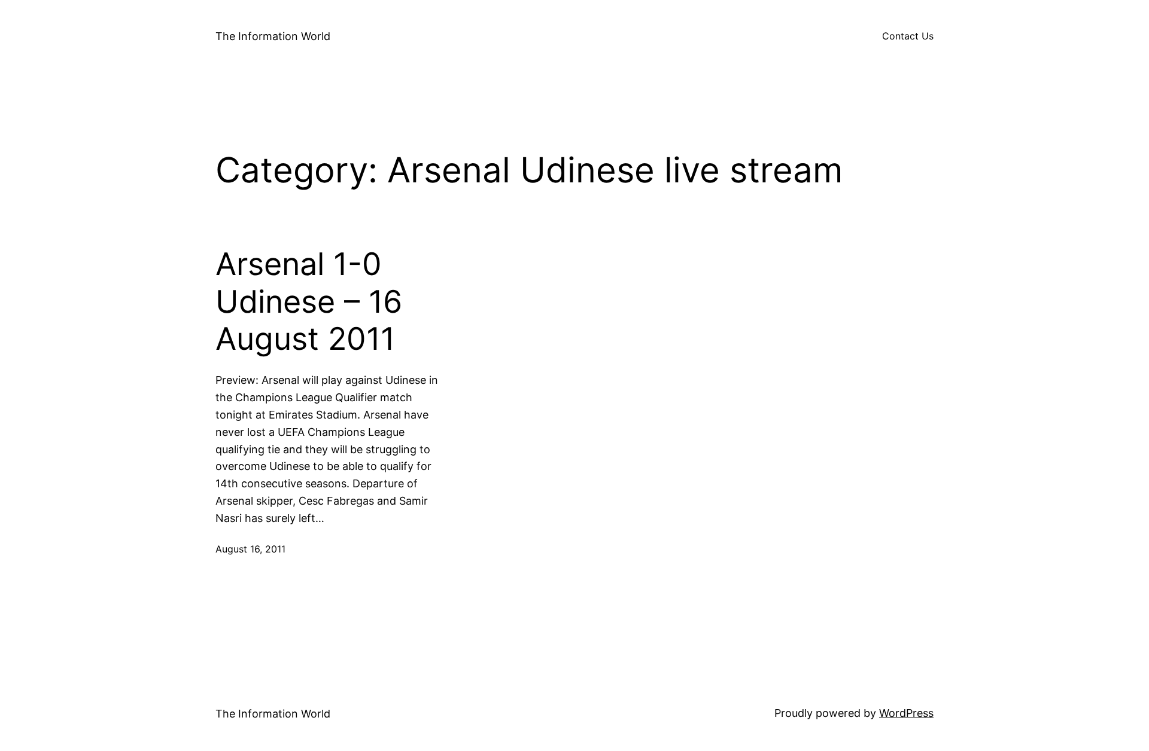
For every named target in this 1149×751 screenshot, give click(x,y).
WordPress (906, 713)
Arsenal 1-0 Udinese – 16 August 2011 (308, 302)
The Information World (272, 36)
